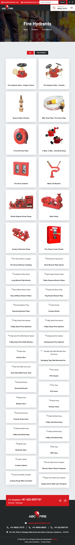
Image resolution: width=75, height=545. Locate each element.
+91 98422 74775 (17, 527)
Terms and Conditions (31, 542)
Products (35, 29)
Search (62, 2)
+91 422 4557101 (31, 499)
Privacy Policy (46, 542)
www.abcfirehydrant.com (10, 2)
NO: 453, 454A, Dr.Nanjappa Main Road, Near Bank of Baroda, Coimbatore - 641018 (39, 532)
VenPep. (55, 539)
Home (26, 29)
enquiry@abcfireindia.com (31, 2)
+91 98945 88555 (39, 527)
